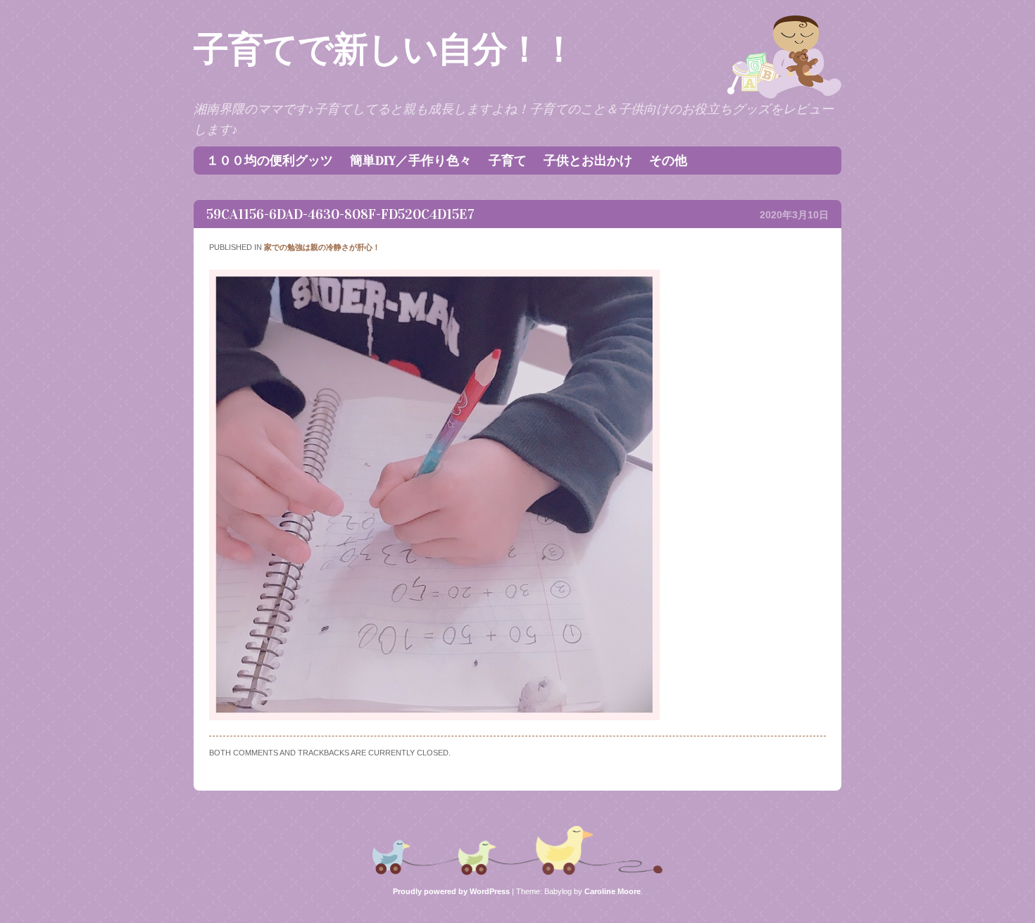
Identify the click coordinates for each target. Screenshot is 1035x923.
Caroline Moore (612, 891)
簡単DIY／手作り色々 (411, 160)
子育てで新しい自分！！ (385, 49)
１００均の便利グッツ (269, 160)
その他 (668, 160)
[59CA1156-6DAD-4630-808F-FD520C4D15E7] (434, 716)
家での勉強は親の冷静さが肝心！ (322, 247)
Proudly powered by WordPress (451, 891)
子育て (508, 160)
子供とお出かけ (588, 160)
